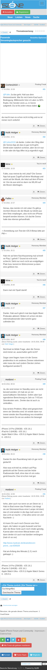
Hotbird (7, 498)
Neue (10, 17)
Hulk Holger (9, 344)
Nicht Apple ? (28, 24)
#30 (44, 454)
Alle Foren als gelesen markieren (16, 645)
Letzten (18, 17)
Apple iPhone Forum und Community (11, 24)
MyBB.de (21, 668)
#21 (44, 89)
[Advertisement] (23, 63)
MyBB (36, 668)
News (27, 17)
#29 (44, 384)
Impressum (39, 631)
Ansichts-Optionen (38, 38)
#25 (44, 250)
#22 (44, 137)
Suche (36, 17)
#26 (44, 285)
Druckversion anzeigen (10, 605)
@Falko (6, 95)
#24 (44, 203)
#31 (44, 494)
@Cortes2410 (9, 142)
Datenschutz (5, 634)
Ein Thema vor (29, 585)
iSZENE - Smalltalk (39, 24)
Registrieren (23, 12)
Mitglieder (36, 655)
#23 (44, 168)
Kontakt (7, 655)
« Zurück (4, 32)
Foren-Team (21, 655)
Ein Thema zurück (11, 585)
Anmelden (8, 12)
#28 (44, 339)
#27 (44, 308)
